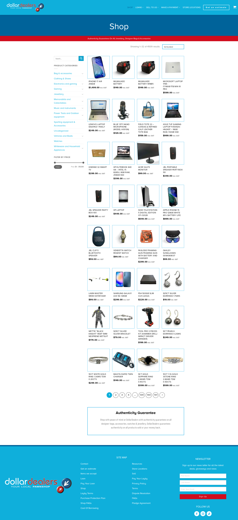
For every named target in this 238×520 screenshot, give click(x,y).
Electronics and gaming (65, 83)
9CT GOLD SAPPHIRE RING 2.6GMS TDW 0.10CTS (145, 378)
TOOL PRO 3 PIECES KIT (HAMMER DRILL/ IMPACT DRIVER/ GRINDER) (148, 335)
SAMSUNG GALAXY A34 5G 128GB (122, 294)
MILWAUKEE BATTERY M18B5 (146, 82)
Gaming (58, 88)
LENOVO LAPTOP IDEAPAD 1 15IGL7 (97, 125)
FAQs (134, 498)
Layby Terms (87, 493)
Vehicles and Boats (63, 136)
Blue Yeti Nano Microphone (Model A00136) (121, 127)
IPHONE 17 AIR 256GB (95, 82)
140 (149, 394)
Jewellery (59, 94)
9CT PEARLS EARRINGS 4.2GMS (172, 332)
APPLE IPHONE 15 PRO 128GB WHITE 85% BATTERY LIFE (172, 213)
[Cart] (234, 7)
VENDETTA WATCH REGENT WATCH (122, 251)
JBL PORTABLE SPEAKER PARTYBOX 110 (173, 170)
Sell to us (151, 7)
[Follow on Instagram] (202, 513)
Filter (58, 167)
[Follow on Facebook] (196, 513)
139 (142, 394)
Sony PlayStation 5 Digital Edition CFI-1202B (147, 213)
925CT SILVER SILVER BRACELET (122, 332)
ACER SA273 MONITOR (144, 168)
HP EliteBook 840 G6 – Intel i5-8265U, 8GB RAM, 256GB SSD (122, 171)
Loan (83, 478)
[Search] (81, 58)
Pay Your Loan (88, 483)
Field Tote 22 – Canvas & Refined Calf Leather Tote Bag (147, 128)
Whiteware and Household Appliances (67, 148)
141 (155, 394)
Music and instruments (65, 108)
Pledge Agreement (141, 503)
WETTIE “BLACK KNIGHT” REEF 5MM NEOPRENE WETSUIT (98, 334)
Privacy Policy (139, 483)
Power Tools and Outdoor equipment (66, 115)
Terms (135, 488)
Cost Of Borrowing (89, 508)
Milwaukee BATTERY (119, 82)
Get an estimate (88, 468)
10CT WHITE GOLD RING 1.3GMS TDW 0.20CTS (97, 377)
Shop (130, 7)
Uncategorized (61, 130)
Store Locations (191, 7)
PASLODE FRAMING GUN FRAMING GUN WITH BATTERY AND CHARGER (147, 254)
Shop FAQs (86, 503)
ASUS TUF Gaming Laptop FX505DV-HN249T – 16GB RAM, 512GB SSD (172, 128)
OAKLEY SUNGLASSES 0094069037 (169, 253)
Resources (137, 463)
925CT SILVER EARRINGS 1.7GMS (171, 294)
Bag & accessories (63, 73)
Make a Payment (169, 7)
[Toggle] (83, 73)
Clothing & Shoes (62, 78)
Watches (58, 141)
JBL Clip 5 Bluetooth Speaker (95, 253)
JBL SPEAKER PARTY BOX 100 (98, 211)
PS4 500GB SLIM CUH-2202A (146, 294)
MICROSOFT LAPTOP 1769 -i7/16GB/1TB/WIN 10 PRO (173, 85)
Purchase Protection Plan (93, 498)
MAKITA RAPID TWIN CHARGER (123, 375)
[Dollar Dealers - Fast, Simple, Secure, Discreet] (25, 7)
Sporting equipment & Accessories (64, 124)
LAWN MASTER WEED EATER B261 (97, 294)
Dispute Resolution (141, 493)
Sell (134, 473)
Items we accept (88, 473)
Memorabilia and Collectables (62, 101)
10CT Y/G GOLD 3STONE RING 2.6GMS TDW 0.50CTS (170, 378)
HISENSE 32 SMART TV (98, 168)
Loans (138, 7)
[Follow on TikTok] (209, 513)
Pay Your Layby (140, 478)
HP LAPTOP (118, 210)
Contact (84, 463)
